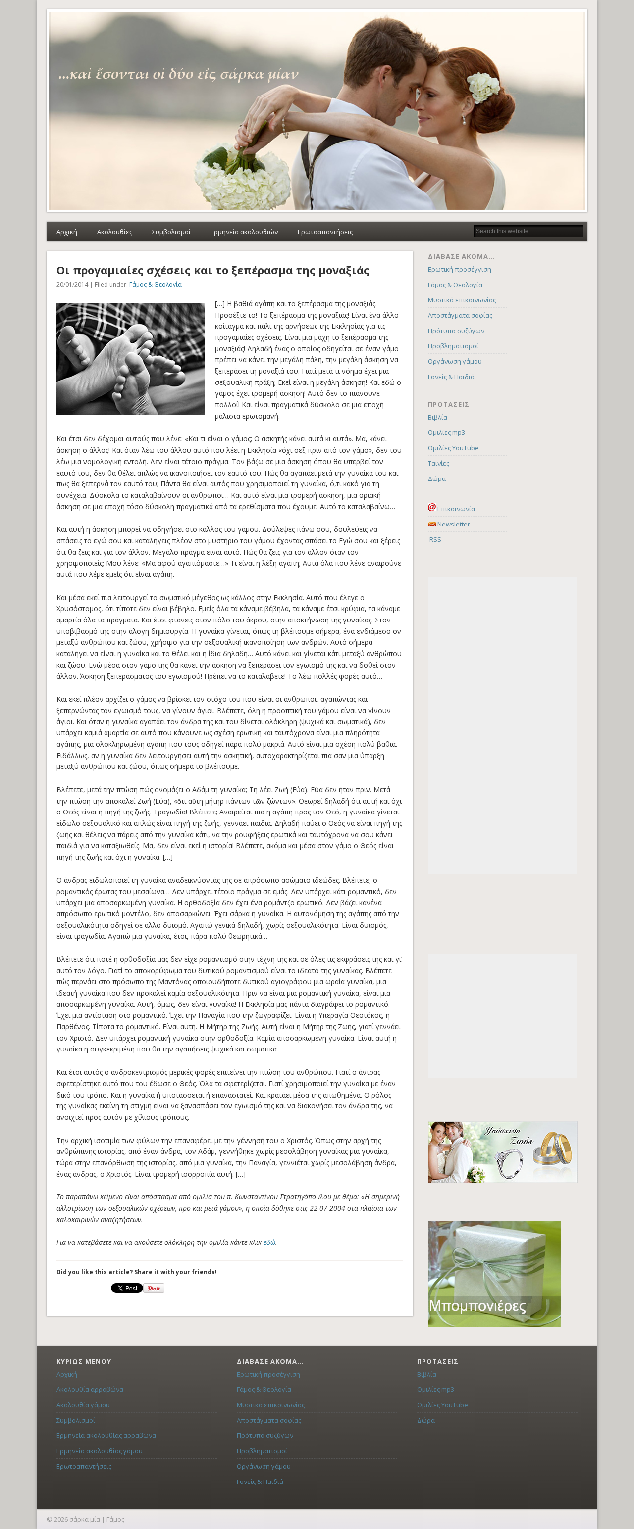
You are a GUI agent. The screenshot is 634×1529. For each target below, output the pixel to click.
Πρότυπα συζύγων (456, 330)
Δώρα (437, 478)
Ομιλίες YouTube (453, 447)
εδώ (269, 1242)
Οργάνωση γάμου (455, 361)
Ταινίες (438, 463)
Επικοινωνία (455, 508)
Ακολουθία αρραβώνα (89, 1389)
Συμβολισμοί (171, 231)
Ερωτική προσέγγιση (459, 269)
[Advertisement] (502, 725)
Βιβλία (437, 417)
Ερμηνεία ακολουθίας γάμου (99, 1450)
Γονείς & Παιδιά (451, 376)
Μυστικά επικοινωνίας (462, 299)
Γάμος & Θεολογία (155, 284)
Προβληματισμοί (453, 345)
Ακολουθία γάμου (83, 1404)
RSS (434, 539)
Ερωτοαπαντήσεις (325, 231)
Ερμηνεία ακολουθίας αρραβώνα (106, 1435)
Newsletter (453, 524)
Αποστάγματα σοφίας (460, 315)
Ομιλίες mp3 (446, 432)
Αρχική (66, 231)
